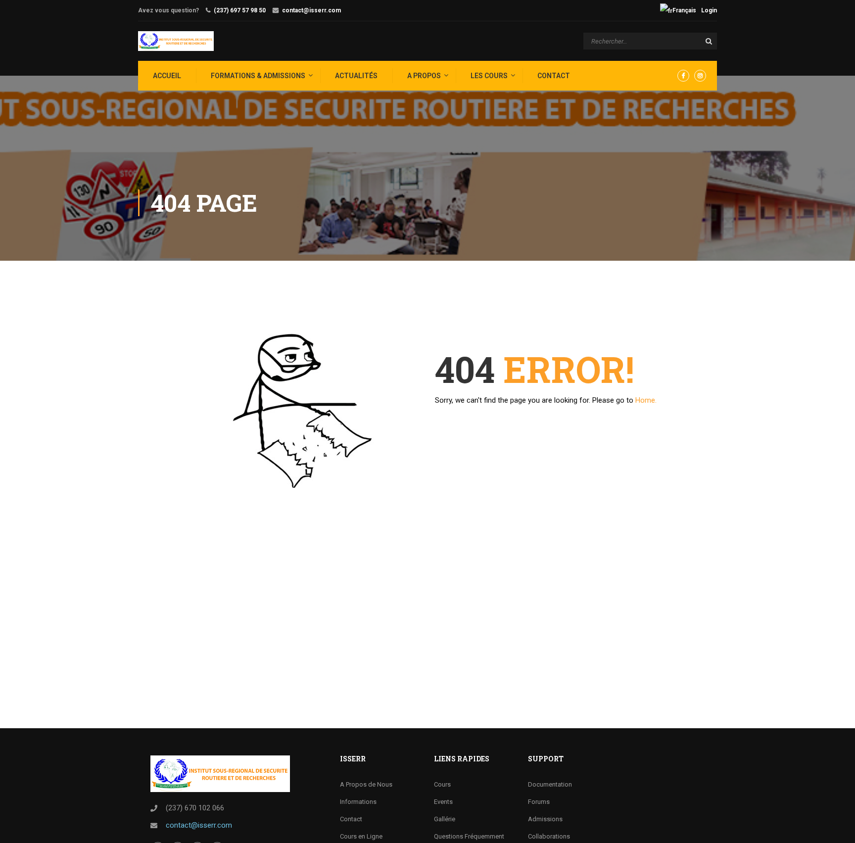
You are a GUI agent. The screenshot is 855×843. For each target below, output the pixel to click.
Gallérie (444, 819)
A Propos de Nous (366, 784)
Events (443, 801)
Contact (553, 76)
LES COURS (489, 76)
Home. (646, 400)
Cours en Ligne (361, 836)
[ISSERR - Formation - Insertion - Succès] (176, 41)
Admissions (545, 819)
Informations (358, 801)
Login (709, 10)
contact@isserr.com (311, 10)
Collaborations (549, 836)
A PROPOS (424, 76)
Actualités (356, 76)
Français (684, 10)
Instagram (700, 76)
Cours (442, 784)
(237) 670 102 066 (195, 807)
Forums (539, 801)
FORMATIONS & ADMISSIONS (258, 76)
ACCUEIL (167, 76)
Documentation (550, 784)
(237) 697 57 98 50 (240, 10)
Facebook (683, 76)
